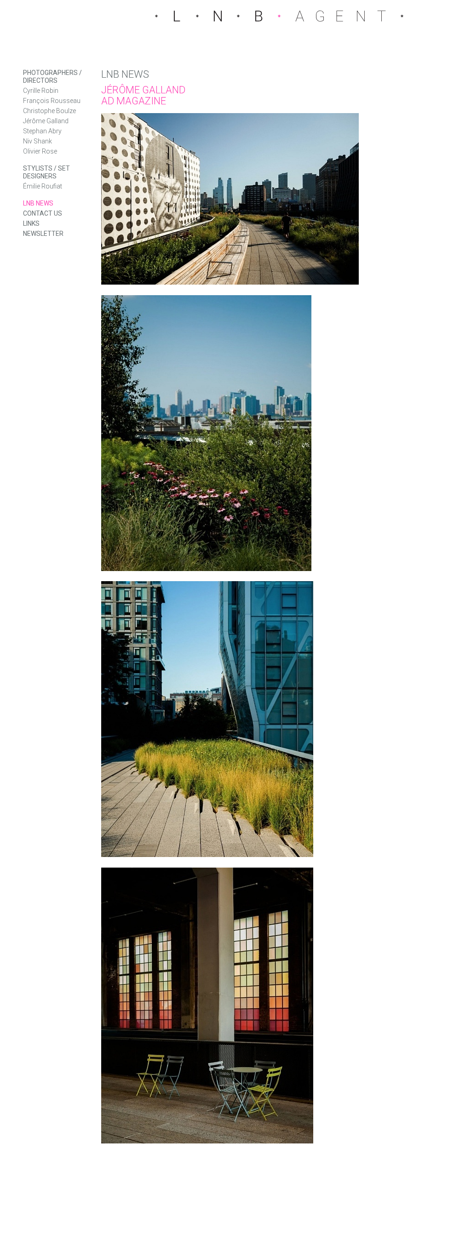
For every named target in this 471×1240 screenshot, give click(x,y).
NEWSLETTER (43, 233)
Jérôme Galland (46, 121)
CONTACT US (42, 213)
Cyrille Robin (40, 90)
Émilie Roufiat (42, 186)
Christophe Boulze (49, 110)
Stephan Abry (42, 131)
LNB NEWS (38, 203)
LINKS (31, 223)
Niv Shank (37, 141)
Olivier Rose (40, 151)
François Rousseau (51, 100)
